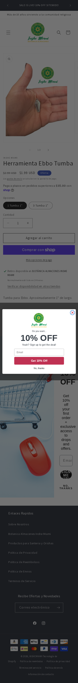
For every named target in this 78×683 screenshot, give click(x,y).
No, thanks (39, 368)
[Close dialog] (72, 312)
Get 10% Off (39, 360)
